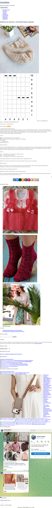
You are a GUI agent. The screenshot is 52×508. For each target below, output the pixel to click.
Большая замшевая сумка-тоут (47, 395)
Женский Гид (5, 14)
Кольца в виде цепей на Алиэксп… (47, 411)
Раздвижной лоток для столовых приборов (18, 363)
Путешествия (5, 15)
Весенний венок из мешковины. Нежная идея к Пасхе (13, 331)
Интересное (5, 16)
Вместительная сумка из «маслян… (39, 424)
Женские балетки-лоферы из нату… (47, 381)
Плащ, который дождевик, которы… (7, 371)
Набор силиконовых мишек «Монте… (47, 379)
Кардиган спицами (6, 326)
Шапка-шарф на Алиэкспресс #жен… (47, 409)
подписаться (3, 497)
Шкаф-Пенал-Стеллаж (17, 362)
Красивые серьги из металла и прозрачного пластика (47, 398)
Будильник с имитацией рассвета (6, 359)
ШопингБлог (5, 17)
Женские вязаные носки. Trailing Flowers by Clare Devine (14, 283)
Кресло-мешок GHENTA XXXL (25, 361)
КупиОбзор (5, 19)
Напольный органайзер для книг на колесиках (23, 360)
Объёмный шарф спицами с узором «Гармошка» (12, 330)
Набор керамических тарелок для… (47, 388)
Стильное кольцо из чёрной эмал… (47, 390)
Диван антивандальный (23, 365)
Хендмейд (5, 11)
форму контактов (38, 343)
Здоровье (4, 13)
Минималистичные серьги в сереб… (47, 386)
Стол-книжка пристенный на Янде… (46, 406)
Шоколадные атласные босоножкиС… (46, 376)
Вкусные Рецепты (6, 9)
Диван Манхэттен (14, 366)
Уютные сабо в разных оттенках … (47, 393)
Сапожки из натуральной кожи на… (47, 402)
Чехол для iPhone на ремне (20, 373)
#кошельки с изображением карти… (46, 414)
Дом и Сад (5, 12)
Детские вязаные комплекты (8, 234)
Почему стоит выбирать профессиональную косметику (11, 354)
